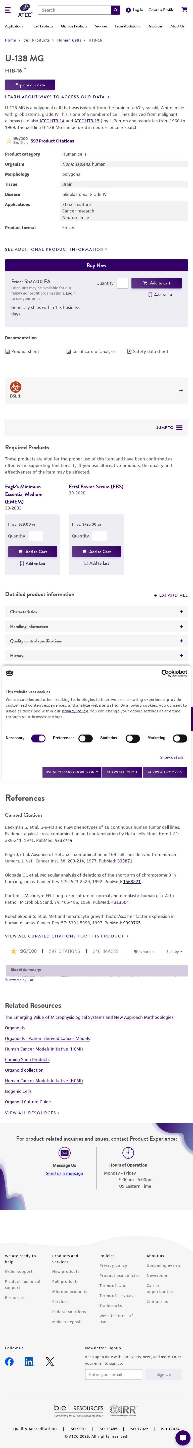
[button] (115, 10)
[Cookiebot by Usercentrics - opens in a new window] (165, 673)
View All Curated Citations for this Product (65, 936)
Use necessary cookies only (72, 772)
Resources (155, 26)
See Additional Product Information (54, 249)
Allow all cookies (165, 772)
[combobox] (74, 10)
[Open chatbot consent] (182, 1437)
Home (10, 40)
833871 (124, 861)
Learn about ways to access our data (56, 97)
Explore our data (30, 85)
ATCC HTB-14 (52, 121)
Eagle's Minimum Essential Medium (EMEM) (23, 494)
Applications (14, 26)
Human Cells (69, 40)
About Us (177, 26)
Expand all (173, 595)
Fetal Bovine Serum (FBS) (96, 486)
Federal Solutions (127, 26)
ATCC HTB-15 (87, 121)
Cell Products (43, 26)
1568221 (132, 881)
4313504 (120, 902)
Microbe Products (74, 26)
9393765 (132, 923)
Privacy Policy (75, 711)
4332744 (63, 840)
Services (101, 26)
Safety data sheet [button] (150, 351)
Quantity (105, 283)
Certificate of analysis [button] (93, 351)
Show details (171, 757)
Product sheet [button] (25, 351)
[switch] (85, 739)
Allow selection (122, 772)
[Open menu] (8, 10)
